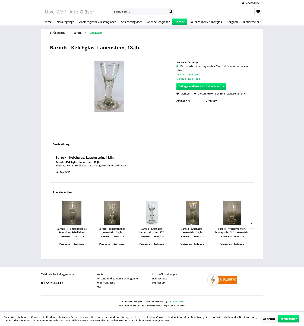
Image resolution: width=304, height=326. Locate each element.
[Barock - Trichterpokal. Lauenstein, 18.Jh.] (112, 213)
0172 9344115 (52, 283)
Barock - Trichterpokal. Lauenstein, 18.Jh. (112, 230)
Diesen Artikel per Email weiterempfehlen (222, 93)
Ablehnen (269, 318)
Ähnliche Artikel (62, 192)
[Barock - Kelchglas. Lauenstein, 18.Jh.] (192, 213)
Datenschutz (159, 278)
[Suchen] (170, 11)
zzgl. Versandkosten (188, 74)
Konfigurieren (288, 318)
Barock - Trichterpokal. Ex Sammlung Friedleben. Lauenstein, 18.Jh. (72, 230)
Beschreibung (61, 144)
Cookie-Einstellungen (164, 274)
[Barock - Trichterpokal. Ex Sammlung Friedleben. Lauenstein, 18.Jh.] (72, 213)
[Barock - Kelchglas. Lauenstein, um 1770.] (152, 213)
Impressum (158, 282)
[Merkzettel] (258, 11)
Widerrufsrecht (106, 282)
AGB (99, 286)
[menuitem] (143, 11)
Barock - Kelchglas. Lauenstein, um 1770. (152, 230)
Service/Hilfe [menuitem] (252, 3)
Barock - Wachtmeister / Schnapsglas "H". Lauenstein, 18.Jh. (232, 230)
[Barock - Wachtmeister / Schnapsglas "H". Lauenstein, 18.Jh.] (232, 213)
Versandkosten (176, 301)
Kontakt (101, 274)
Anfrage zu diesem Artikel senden (199, 86)
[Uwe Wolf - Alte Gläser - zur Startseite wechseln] (69, 12)
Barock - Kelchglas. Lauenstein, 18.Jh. (192, 230)
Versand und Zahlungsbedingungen (118, 278)
